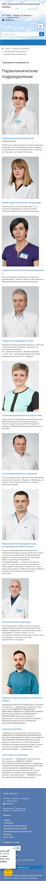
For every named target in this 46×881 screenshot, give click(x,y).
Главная (7, 49)
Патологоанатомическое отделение (19, 474)
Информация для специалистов (17, 832)
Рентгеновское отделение (14, 755)
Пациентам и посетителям (15, 829)
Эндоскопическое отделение (16, 622)
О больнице (8, 823)
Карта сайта (8, 837)
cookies (5, 853)
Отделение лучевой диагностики (17, 341)
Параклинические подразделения (15, 51)
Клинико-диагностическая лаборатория (21, 202)
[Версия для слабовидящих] (34, 26)
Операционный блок (12, 729)
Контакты (7, 834)
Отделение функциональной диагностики (22, 415)
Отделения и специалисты (21, 49)
